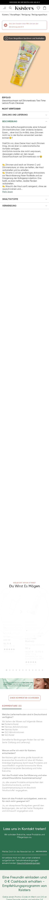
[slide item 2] (10, 670)
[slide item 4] (16, 670)
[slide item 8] (29, 670)
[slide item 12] (42, 670)
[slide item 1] (6, 670)
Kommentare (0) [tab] (12, 706)
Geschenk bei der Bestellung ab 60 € (24, 2)
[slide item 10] (36, 670)
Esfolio (6, 97)
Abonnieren (41, 851)
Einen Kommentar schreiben (24, 698)
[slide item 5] (20, 670)
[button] (24, 115)
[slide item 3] (13, 670)
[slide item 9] (33, 670)
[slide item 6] (23, 670)
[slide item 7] (26, 670)
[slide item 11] (39, 670)
